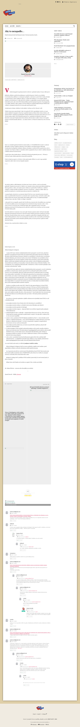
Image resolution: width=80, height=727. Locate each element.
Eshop (18, 26)
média (61, 157)
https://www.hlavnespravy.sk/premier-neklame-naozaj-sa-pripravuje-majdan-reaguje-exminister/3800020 (28, 565)
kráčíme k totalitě (58, 142)
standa (33, 678)
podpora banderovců (68, 157)
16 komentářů (19, 38)
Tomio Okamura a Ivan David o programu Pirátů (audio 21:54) (63, 108)
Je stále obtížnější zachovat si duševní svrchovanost (62, 51)
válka (72, 153)
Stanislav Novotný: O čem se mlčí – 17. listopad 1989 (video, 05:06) (64, 57)
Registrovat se (73, 2)
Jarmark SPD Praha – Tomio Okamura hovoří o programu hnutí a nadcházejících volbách (64, 102)
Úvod (6, 26)
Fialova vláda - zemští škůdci (10, 79)
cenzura (67, 144)
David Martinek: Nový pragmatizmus (64, 46)
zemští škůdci (63, 149)
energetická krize (66, 153)
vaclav (36, 611)
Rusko (56, 144)
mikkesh (26, 536)
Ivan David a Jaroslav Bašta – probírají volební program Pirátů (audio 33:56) (63, 115)
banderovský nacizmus (59, 151)
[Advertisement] (48, 13)
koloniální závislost (67, 142)
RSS (48, 724)
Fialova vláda (69, 155)
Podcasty (34, 724)
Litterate (18, 374)
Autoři (12, 26)
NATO (66, 151)
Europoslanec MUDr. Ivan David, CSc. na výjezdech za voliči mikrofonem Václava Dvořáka (64, 90)
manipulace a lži (21, 79)
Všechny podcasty (70, 124)
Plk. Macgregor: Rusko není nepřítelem (61, 40)
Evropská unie (57, 149)
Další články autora (28, 75)
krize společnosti (58, 153)
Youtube (41, 724)
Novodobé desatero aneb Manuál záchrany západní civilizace (63, 34)
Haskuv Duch (31, 546)
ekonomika (57, 157)
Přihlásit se (66, 2)
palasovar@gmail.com (29, 578)
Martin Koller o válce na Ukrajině (63, 96)
